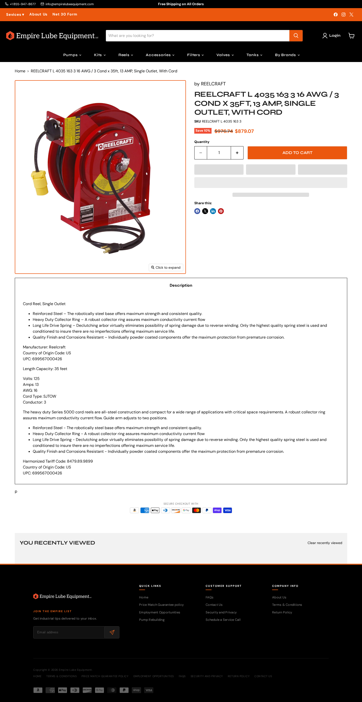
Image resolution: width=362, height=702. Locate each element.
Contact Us (214, 605)
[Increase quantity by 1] (237, 152)
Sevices (15, 15)
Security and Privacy (221, 612)
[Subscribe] (111, 632)
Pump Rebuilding (152, 620)
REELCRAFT (213, 84)
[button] (219, 169)
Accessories (159, 55)
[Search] (296, 35)
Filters (194, 55)
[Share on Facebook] (197, 211)
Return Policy (282, 612)
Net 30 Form (64, 14)
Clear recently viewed (325, 543)
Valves (223, 55)
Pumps (71, 55)
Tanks (253, 55)
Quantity (201, 142)
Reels (124, 55)
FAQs (210, 597)
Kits (98, 55)
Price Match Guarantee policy (161, 605)
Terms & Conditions (287, 605)
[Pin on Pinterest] (221, 211)
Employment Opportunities (159, 612)
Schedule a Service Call (223, 620)
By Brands (286, 55)
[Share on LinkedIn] (213, 211)
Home (20, 71)
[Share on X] (205, 211)
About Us (38, 14)
